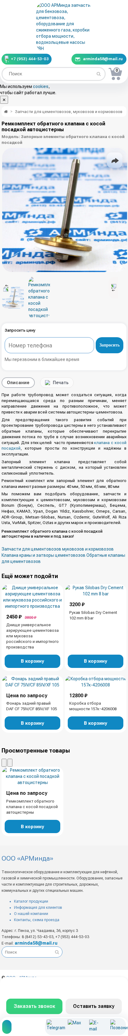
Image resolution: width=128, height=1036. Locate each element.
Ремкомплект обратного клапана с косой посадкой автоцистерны (32, 807)
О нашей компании (31, 914)
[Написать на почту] (96, 1027)
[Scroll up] (6, 288)
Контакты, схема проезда (36, 920)
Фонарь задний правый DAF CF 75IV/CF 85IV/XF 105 (31, 706)
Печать (61, 382)
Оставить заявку (93, 1006)
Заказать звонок (34, 1006)
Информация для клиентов (38, 907)
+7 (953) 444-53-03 (29, 59)
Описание (18, 382)
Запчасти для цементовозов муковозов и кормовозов (58, 549)
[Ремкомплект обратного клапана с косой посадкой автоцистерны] (64, 210)
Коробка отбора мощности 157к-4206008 (93, 706)
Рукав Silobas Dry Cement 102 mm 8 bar (93, 615)
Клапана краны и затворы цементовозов (43, 555)
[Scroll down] (113, 288)
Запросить (109, 345)
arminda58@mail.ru (103, 59)
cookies (40, 86)
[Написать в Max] (75, 1027)
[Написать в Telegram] (54, 1027)
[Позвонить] (117, 1027)
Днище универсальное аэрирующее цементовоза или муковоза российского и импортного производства (32, 636)
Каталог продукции (31, 901)
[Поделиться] (114, 160)
